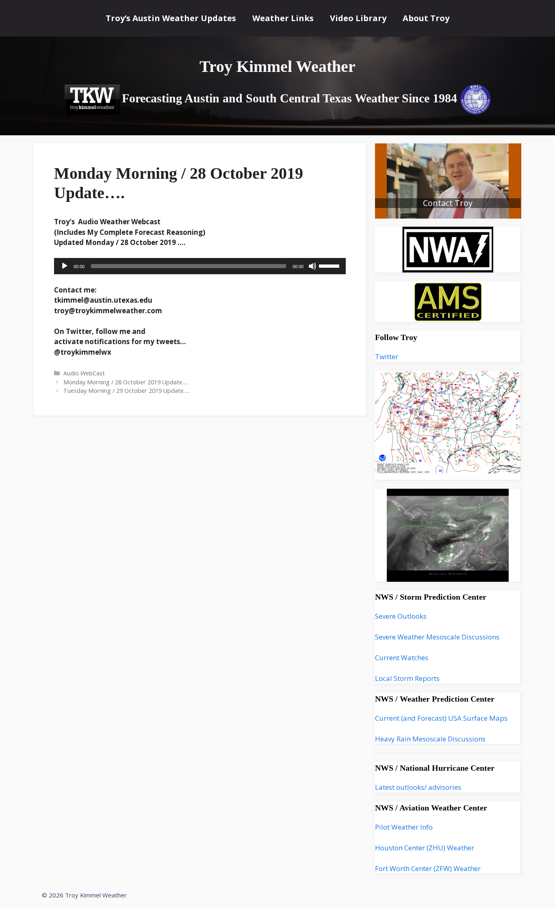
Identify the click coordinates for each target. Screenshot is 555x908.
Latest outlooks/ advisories (418, 787)
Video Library (358, 18)
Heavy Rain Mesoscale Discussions (430, 738)
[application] (200, 266)
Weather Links (283, 18)
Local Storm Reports (407, 678)
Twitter (386, 356)
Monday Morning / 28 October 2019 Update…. (125, 382)
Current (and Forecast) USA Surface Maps (441, 718)
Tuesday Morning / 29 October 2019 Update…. (126, 390)
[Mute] (312, 266)
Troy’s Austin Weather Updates (171, 18)
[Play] (65, 266)
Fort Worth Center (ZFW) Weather (428, 868)
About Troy (426, 18)
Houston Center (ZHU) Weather (424, 847)
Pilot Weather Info (404, 827)
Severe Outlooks (401, 616)
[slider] (330, 265)
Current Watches (401, 657)
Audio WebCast (84, 373)
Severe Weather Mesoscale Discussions (437, 636)
